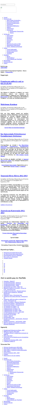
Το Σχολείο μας (7, 19)
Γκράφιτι (6, 354)
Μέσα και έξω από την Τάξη (14, 44)
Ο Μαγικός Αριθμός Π (9, 341)
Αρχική (5, 17)
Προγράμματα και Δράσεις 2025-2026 (13, 348)
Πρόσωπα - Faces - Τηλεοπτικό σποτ (13, 295)
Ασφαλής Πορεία (8, 258)
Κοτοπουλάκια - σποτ (9, 317)
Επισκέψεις (9, 37)
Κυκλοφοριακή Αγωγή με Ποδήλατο (13, 255)
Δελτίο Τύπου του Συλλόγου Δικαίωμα (14, 127)
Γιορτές (8, 42)
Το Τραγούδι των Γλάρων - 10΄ (11, 307)
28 (4, 269)
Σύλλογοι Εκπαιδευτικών (13, 23)
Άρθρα (5, 48)
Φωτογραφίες (7, 60)
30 (4, 272)
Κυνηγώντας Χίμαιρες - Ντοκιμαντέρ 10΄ (14, 304)
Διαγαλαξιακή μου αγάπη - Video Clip (13, 286)
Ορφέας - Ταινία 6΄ (8, 316)
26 (4, 266)
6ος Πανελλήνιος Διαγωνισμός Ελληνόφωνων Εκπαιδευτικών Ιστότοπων (14, 146)
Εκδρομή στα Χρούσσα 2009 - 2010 (13, 340)
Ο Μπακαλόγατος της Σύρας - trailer (12, 310)
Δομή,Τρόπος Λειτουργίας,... (14, 20)
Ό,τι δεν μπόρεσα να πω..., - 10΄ (12, 313)
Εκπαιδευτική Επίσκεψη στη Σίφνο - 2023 (14, 330)
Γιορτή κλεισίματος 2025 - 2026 (11, 352)
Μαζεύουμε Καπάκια (9, 104)
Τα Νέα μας (7, 34)
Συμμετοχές (10, 39)
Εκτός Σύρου (10, 35)
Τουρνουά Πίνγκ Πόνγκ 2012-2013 (14, 176)
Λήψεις (5, 63)
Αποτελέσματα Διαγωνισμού (8, 165)
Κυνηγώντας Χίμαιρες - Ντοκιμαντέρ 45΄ (14, 303)
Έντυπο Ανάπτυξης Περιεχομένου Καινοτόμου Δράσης (14, 234)
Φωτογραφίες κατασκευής (8, 240)
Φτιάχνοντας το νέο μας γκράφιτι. (12, 355)
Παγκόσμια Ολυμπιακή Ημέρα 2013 (13, 252)
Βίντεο (8, 56)
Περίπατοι (9, 38)
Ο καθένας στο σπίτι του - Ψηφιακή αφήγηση (15, 291)
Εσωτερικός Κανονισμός (13, 21)
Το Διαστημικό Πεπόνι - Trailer (11, 285)
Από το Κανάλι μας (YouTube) (14, 59)
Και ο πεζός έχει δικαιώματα (11, 256)
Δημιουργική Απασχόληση (13, 45)
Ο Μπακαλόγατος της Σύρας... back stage (14, 311)
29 (4, 270)
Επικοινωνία (10, 30)
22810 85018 (4, 67)
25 (4, 265)
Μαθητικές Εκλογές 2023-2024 (11, 331)
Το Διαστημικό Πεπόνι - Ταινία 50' (12, 284)
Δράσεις (9, 27)
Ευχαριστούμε (10, 52)
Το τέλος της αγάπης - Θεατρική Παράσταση (15, 302)
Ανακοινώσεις (10, 28)
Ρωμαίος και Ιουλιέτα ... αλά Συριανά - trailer (15, 321)
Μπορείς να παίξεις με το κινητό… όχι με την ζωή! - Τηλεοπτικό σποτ (15, 289)
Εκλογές (9, 41)
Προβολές (6, 55)
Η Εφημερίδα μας (8, 62)
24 (4, 263)
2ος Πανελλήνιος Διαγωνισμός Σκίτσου (13, 254)
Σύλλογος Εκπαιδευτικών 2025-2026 (13, 347)
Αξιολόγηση (10, 24)
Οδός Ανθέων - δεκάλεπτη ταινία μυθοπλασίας (15, 350)
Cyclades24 (22, 166)
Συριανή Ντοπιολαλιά (12, 50)
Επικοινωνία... (9, 72)
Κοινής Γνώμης (15, 166)
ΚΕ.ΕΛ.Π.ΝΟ (4, 96)
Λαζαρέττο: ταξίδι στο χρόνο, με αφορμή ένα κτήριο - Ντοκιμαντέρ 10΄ (15, 300)
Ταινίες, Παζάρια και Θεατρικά (14, 46)
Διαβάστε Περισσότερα (6, 204)
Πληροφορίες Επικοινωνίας (16, 31)
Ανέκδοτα (9, 53)
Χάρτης (12, 32)
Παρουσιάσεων (10, 57)
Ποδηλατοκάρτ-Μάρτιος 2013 (16, 242)
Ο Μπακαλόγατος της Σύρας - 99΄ (12, 309)
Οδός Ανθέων (7, 351)
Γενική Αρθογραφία (12, 49)
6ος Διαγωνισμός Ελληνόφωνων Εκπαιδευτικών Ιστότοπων (13, 135)
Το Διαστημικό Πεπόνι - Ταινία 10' (12, 282)
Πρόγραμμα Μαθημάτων (13, 25)
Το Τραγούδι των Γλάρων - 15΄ (11, 306)
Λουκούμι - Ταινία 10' (9, 281)
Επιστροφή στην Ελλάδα (10, 314)
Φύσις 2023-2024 (8, 335)
